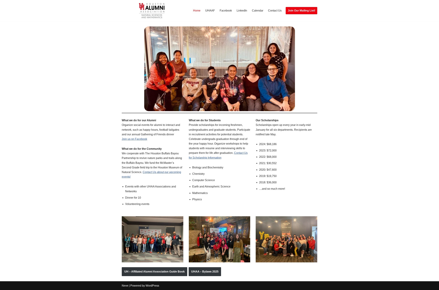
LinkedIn (242, 10)
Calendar (257, 10)
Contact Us (275, 10)
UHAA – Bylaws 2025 (204, 271)
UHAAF (210, 10)
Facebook (226, 10)
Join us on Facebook (134, 139)
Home (196, 10)
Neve (125, 285)
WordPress (152, 285)
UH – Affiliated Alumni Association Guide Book (154, 271)
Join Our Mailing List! (301, 10)
